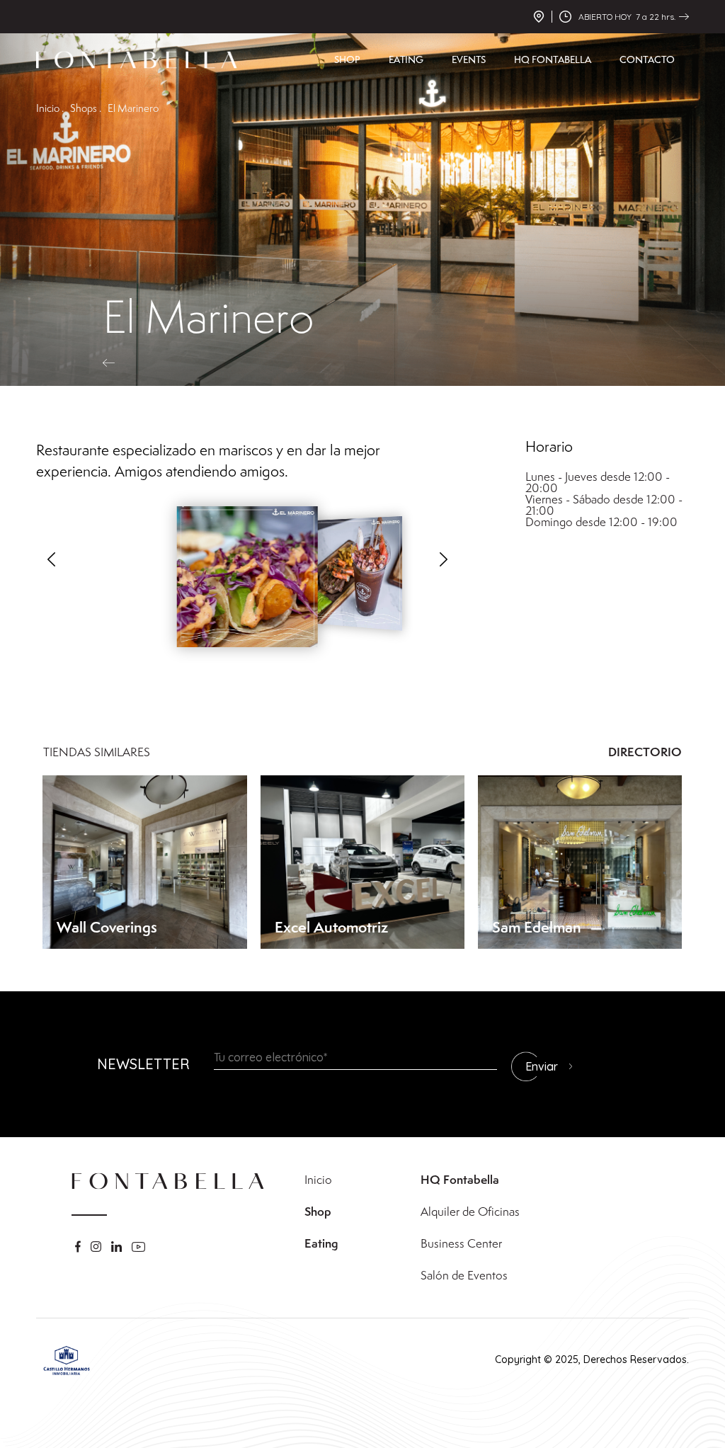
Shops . (85, 108)
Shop (317, 1211)
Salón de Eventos (464, 1275)
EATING (406, 59)
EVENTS (469, 59)
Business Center (461, 1243)
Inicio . (50, 108)
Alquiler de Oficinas (470, 1211)
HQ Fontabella (460, 1180)
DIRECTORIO (645, 752)
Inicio (318, 1180)
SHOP (347, 59)
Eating (321, 1243)
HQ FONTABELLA (552, 59)
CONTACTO (647, 59)
